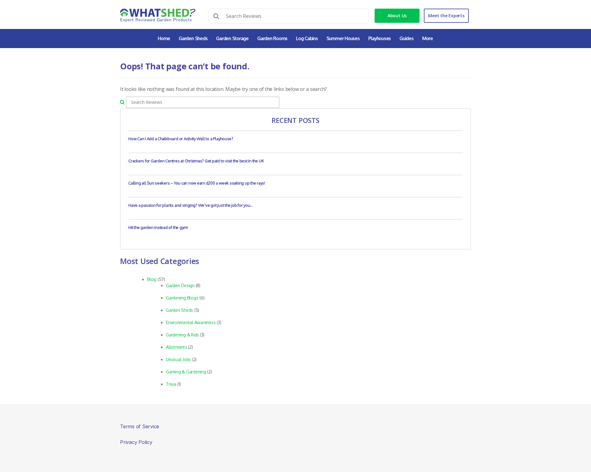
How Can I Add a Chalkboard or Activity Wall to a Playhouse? (180, 138)
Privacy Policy (136, 442)
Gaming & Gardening (186, 371)
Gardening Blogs (182, 297)
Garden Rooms (272, 38)
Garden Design (180, 285)
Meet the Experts (446, 15)
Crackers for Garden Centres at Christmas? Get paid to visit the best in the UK (196, 160)
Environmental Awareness (190, 322)
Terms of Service (139, 426)
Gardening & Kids (182, 334)
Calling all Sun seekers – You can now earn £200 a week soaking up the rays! (196, 183)
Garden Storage (232, 38)
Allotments (176, 347)
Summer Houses (343, 38)
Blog (151, 279)
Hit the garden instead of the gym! (158, 227)
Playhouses (379, 38)
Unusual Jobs (178, 359)
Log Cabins (307, 38)
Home (164, 38)
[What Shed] (157, 15)
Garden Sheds (193, 38)
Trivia (171, 384)
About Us (397, 15)
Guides (407, 38)
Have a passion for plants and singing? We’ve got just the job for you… (190, 205)
